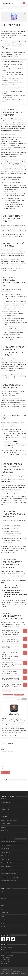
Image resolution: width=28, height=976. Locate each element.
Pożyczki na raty (5, 855)
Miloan (2, 923)
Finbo (2, 902)
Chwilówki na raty (5, 809)
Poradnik (5, 8)
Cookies (14, 971)
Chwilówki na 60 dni (5, 823)
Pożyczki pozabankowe (6, 870)
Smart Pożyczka (5, 912)
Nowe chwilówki (4, 816)
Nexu (2, 895)
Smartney (3, 898)
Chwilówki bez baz (5, 830)
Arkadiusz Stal (14, 714)
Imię (2, 766)
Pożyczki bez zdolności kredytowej (9, 877)
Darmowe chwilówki (5, 802)
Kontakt (8, 973)
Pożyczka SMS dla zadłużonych (8, 880)
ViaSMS (3, 919)
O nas (12, 973)
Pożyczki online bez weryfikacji (8, 841)
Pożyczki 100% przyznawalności (8, 873)
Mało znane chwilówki (6, 806)
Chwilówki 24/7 (4, 827)
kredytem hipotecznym (8, 121)
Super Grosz (4, 927)
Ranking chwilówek (5, 813)
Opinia (3, 749)
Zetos (2, 905)
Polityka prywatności (20, 973)
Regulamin (8, 971)
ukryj (21, 61)
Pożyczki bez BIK (5, 859)
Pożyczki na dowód (5, 848)
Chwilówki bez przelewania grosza (9, 820)
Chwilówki (3, 799)
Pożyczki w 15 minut (6, 863)
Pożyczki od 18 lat (5, 852)
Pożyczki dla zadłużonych (7, 845)
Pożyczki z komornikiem (6, 866)
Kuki (2, 909)
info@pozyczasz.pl (7, 947)
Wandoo (3, 916)
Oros (2, 891)
